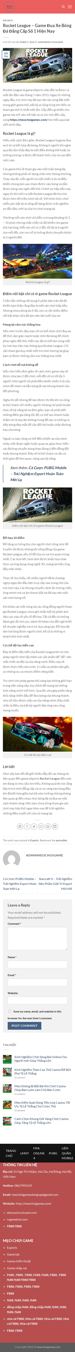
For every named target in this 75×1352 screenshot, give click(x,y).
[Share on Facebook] (27, 826)
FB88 (10, 1226)
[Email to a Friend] (41, 826)
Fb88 (10, 1275)
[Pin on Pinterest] (48, 826)
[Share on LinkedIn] (55, 826)
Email (12, 975)
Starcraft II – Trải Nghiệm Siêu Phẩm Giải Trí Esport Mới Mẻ (55, 883)
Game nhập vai (17, 1268)
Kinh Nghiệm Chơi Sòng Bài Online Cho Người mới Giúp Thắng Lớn (40, 1058)
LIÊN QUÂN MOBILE (67, 1153)
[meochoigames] (22, 7)
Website (13, 993)
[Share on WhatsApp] (20, 826)
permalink (61, 840)
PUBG (53, 1153)
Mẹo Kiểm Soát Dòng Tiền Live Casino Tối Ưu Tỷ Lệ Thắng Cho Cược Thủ (42, 1104)
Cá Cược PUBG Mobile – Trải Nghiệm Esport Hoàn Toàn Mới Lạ (20, 883)
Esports (8, 20)
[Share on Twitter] (34, 826)
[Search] (63, 6)
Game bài (13, 1254)
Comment (14, 923)
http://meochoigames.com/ (34, 1203)
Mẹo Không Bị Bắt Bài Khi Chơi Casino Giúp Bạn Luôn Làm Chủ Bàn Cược (40, 1088)
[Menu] (70, 6)
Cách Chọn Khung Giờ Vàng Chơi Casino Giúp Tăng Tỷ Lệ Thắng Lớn (41, 1120)
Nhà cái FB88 (34, 1318)
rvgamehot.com (17, 1219)
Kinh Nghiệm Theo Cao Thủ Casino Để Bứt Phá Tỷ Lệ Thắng (42, 1071)
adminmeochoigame (50, 42)
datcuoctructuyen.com (22, 1212)
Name (12, 957)
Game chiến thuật (19, 1261)
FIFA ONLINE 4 (39, 1153)
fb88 (10, 1300)
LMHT (24, 1153)
